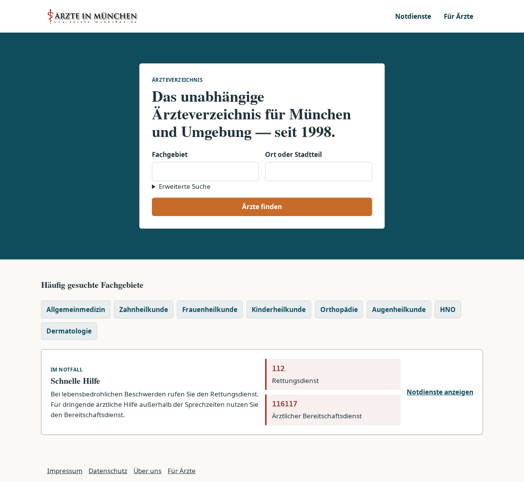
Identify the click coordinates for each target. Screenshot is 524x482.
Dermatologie (69, 331)
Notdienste (413, 16)
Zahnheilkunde (143, 309)
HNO (448, 309)
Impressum (64, 470)
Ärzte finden (262, 206)
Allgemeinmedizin (75, 309)
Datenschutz (108, 470)
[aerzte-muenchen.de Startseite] (93, 16)
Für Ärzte (458, 16)
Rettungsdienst (295, 374)
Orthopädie (339, 309)
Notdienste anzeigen (440, 392)
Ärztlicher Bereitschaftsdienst (317, 409)
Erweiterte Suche (185, 186)
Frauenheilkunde (209, 309)
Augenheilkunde (399, 309)
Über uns (147, 470)
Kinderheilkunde (279, 309)
